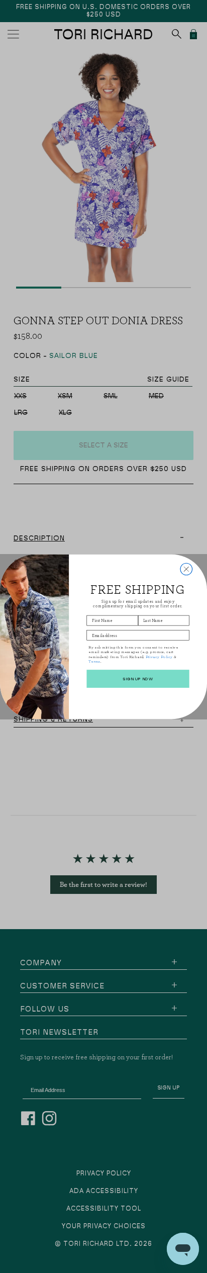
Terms (94, 661)
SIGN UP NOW (138, 678)
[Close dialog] (186, 569)
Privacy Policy (159, 656)
